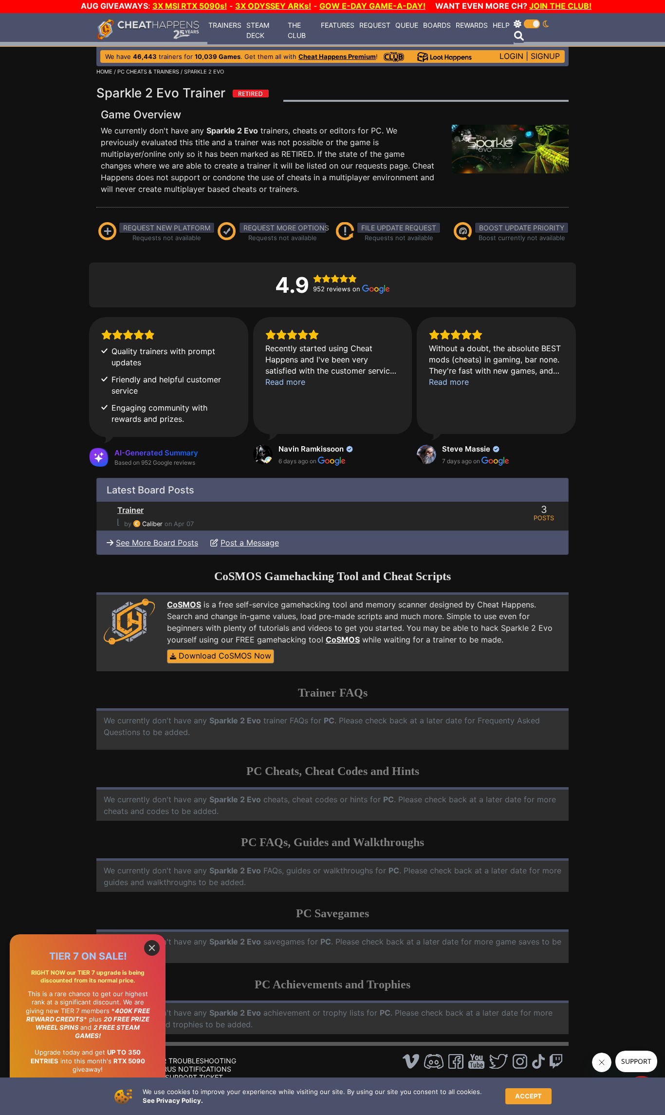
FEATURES (337, 25)
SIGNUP (545, 56)
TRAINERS (224, 25)
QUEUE (406, 25)
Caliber (152, 524)
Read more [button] (285, 382)
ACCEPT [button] (528, 1096)
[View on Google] (263, 454)
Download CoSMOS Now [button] (223, 656)
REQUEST (374, 25)
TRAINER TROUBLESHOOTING (187, 1061)
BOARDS (437, 25)
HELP (501, 25)
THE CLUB (297, 30)
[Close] (152, 948)
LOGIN (511, 56)
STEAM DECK (257, 30)
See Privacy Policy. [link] (173, 1100)
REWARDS (472, 25)
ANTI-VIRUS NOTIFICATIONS (184, 1069)
